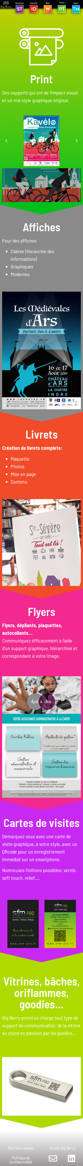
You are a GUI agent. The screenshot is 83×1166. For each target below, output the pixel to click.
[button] (6, 141)
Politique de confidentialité (20, 1159)
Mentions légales (21, 1148)
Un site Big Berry (62, 1148)
